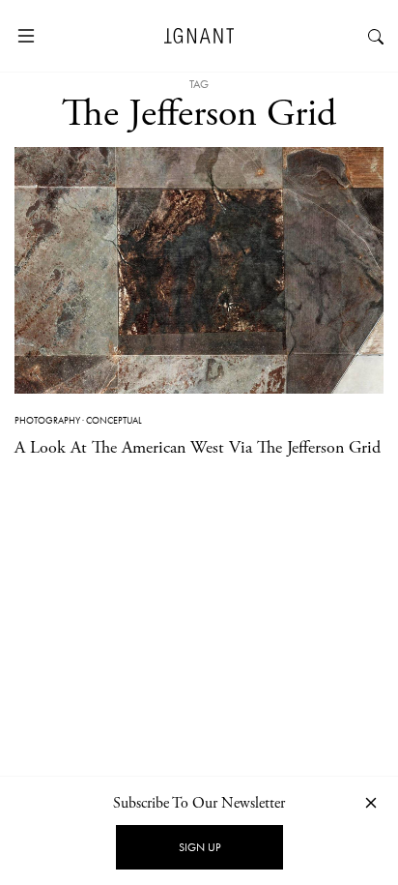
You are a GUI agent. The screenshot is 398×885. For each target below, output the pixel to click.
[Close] (371, 802)
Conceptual (114, 420)
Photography (47, 420)
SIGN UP (199, 847)
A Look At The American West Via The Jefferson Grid (197, 447)
